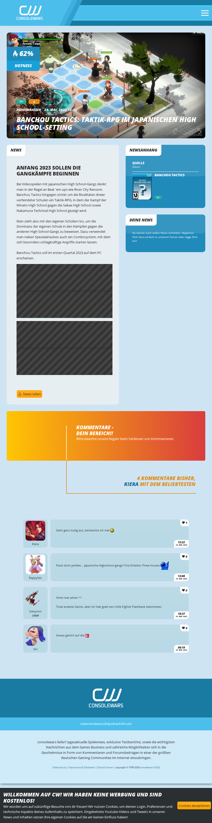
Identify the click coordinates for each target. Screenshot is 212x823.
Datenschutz (59, 767)
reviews (94, 723)
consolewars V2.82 (150, 767)
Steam (136, 167)
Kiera (131, 484)
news (84, 723)
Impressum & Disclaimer (82, 767)
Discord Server (105, 767)
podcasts (115, 723)
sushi (104, 723)
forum (127, 723)
